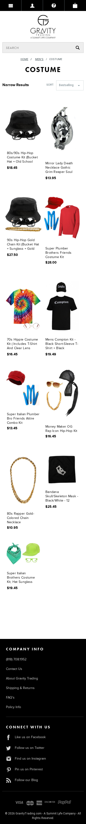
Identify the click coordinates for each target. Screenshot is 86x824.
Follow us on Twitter (29, 748)
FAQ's (10, 697)
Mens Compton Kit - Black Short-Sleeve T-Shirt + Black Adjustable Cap (61, 344)
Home (24, 59)
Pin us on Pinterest (29, 769)
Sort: (50, 85)
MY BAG (75, 5)
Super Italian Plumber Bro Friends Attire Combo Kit (23, 418)
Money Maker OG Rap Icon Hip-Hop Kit (61, 429)
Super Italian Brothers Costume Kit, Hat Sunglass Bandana (21, 578)
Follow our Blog (26, 780)
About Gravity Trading (22, 678)
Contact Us (14, 669)
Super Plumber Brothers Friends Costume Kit (58, 252)
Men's (39, 59)
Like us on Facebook (30, 737)
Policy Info (13, 707)
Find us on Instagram (30, 759)
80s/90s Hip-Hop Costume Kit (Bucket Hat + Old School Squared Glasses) (22, 158)
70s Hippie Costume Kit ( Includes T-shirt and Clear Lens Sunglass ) (22, 344)
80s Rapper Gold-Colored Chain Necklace (20, 518)
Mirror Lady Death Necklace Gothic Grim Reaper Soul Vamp (59, 168)
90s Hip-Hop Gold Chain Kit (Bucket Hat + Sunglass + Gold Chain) (23, 245)
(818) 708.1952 (16, 659)
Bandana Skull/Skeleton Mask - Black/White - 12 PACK (61, 496)
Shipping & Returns (20, 688)
